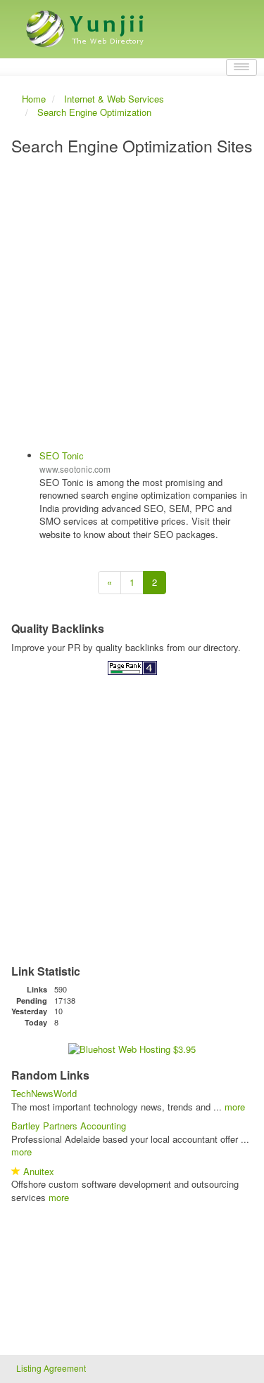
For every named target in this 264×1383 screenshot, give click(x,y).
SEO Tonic (61, 455)
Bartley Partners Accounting (68, 1125)
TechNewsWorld (44, 1093)
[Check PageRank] (132, 667)
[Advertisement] (132, 303)
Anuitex (38, 1171)
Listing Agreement (51, 1368)
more (235, 1106)
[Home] (86, 23)
